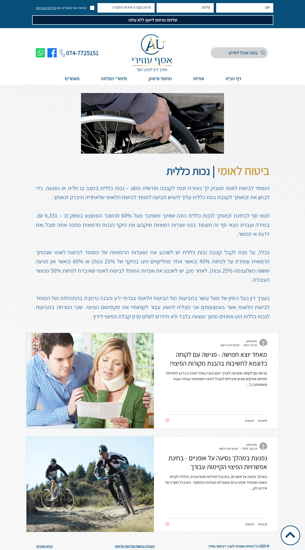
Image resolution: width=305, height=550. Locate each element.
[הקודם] (26, 56)
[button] (160, 79)
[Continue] (290, 535)
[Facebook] (52, 52)
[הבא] (278, 56)
